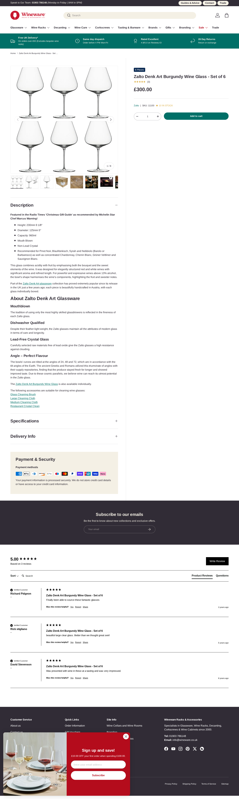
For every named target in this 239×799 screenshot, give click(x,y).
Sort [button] (13, 575)
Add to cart (196, 116)
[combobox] (129, 15)
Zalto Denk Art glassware (37, 283)
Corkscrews (102, 27)
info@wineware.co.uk (185, 740)
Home (13, 53)
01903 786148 (177, 736)
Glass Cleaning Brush (23, 394)
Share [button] (85, 607)
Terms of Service (208, 784)
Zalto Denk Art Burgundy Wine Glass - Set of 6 (38, 53)
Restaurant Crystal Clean (25, 406)
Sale (201, 27)
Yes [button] (71, 607)
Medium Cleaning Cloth (24, 402)
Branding (185, 27)
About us (15, 725)
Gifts (168, 27)
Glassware (16, 27)
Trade (223, 3)
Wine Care (80, 27)
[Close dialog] (126, 736)
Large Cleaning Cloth (22, 398)
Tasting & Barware (129, 27)
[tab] (202, 576)
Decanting (60, 27)
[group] (27, 559)
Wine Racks (38, 27)
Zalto (136, 105)
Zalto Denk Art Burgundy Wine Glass (37, 384)
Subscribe (98, 775)
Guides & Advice (190, 3)
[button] (226, 15)
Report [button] (78, 607)
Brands (153, 27)
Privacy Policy (171, 784)
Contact (209, 3)
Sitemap (225, 784)
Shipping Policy (189, 784)
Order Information (75, 725)
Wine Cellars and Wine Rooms (124, 725)
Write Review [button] (217, 561)
